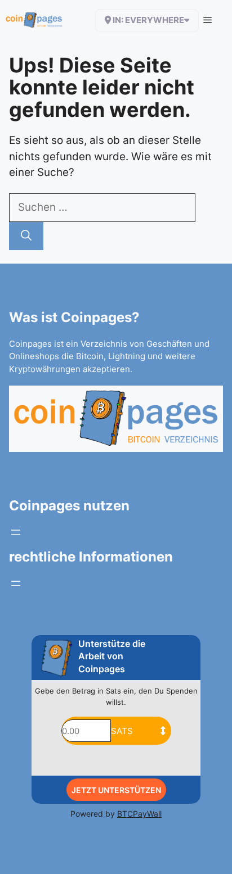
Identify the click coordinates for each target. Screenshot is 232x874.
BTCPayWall (139, 813)
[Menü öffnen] (16, 532)
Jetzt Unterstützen (116, 790)
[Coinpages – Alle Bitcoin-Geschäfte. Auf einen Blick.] (34, 20)
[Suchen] (26, 236)
